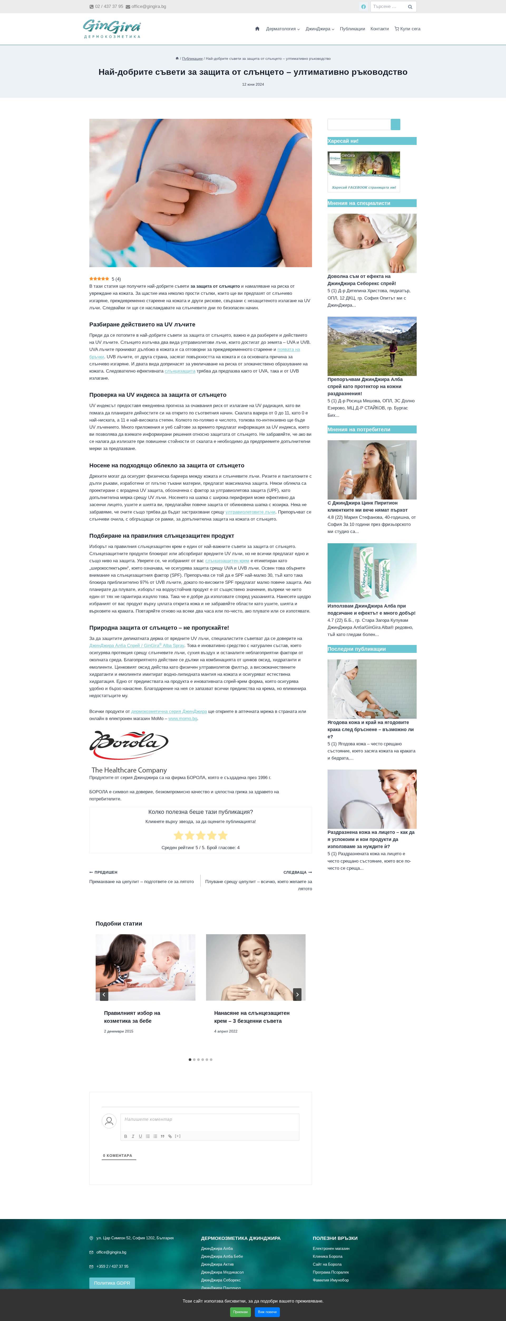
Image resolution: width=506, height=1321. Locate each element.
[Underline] (140, 1136)
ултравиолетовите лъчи (250, 512)
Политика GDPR (112, 1283)
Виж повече (267, 1312)
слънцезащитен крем (227, 560)
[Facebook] (363, 6)
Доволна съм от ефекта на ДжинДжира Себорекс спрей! (362, 280)
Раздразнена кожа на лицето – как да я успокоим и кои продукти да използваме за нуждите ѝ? (371, 839)
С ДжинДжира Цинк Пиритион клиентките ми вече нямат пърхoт (368, 506)
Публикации (352, 28)
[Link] (170, 1136)
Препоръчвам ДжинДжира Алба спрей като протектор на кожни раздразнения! (365, 386)
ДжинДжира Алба (217, 1248)
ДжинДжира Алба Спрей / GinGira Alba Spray (136, 645)
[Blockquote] (162, 1136)
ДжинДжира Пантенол (221, 1288)
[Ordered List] (148, 1136)
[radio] (178, 836)
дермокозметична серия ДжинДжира (169, 711)
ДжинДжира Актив (217, 1264)
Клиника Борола (327, 1256)
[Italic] (133, 1136)
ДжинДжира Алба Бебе (222, 1256)
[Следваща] (297, 994)
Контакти (380, 28)
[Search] (395, 124)
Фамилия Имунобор (331, 1280)
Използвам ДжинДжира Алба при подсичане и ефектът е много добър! (372, 609)
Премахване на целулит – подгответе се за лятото (141, 877)
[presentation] (145, 967)
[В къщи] (177, 58)
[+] (178, 1136)
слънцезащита (180, 371)
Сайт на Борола (327, 1264)
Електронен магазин (331, 1248)
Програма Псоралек (331, 1272)
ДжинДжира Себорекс (221, 1280)
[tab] (190, 1059)
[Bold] (125, 1136)
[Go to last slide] (104, 994)
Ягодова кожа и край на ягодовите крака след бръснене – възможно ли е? (371, 729)
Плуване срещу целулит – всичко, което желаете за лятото (258, 880)
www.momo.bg (182, 718)
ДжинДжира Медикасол (222, 1272)
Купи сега (410, 28)
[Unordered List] (155, 1136)
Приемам (240, 1312)
